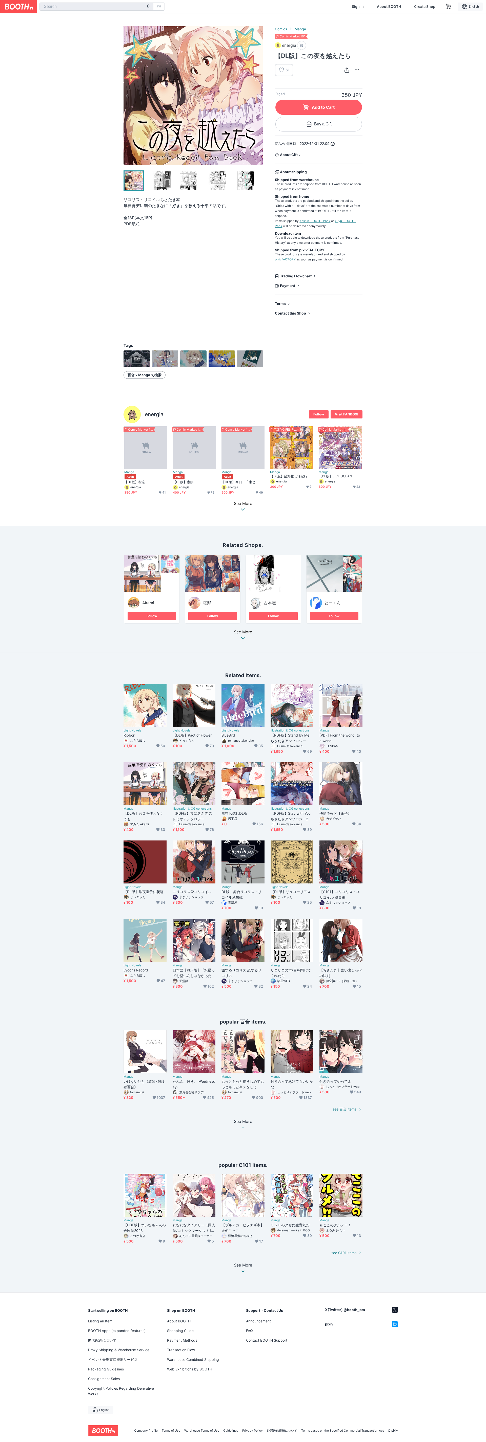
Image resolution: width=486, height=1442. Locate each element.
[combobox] (96, 7)
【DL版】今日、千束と (238, 482)
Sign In (358, 6)
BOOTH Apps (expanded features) (117, 1330)
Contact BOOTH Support (266, 1340)
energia (154, 414)
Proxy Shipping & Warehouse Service (118, 1350)
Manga (300, 29)
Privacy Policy (252, 1430)
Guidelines (230, 1430)
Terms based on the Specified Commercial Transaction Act (342, 1430)
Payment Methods (182, 1340)
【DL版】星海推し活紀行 (288, 476)
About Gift (289, 154)
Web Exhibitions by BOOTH (189, 1369)
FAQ (249, 1330)
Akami (148, 602)
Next (259, 96)
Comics (281, 29)
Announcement (258, 1321)
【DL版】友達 (134, 482)
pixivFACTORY (285, 259)
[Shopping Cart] (448, 6)
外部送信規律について (282, 1430)
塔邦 (207, 602)
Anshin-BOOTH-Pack (314, 221)
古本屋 (270, 602)
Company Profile (146, 1430)
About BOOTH (389, 6)
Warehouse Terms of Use (201, 1430)
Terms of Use (171, 1430)
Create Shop (424, 6)
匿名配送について (102, 1340)
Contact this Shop (290, 313)
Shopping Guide (180, 1330)
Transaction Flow (181, 1350)
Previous (128, 96)
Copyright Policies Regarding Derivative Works (121, 1391)
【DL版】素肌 (183, 482)
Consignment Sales (104, 1379)
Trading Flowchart (296, 276)
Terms (280, 303)
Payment (287, 285)
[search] (148, 6)
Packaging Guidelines (106, 1369)
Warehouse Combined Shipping (193, 1359)
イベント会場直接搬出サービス (113, 1359)
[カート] (301, 45)
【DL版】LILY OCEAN (335, 476)
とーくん (333, 602)
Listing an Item (100, 1321)
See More (243, 632)
